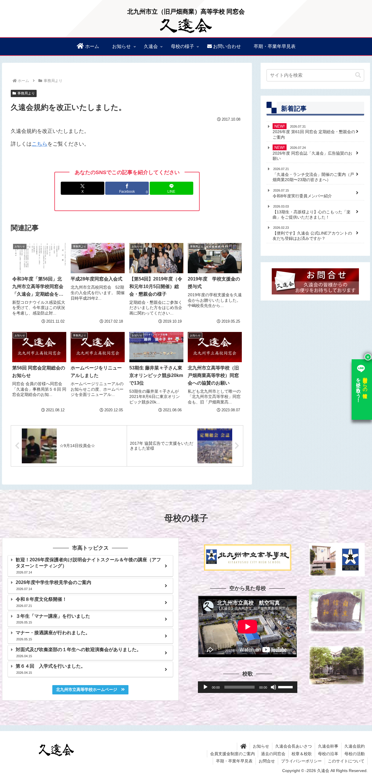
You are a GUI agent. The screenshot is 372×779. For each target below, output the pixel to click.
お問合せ (267, 761)
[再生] (205, 687)
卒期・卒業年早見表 (234, 761)
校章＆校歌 (301, 753)
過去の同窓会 (273, 753)
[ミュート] (273, 687)
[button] (358, 75)
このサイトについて (346, 761)
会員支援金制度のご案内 (232, 753)
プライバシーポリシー (301, 761)
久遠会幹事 (328, 746)
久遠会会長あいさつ (293, 746)
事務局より (26, 93)
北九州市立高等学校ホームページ (88, 689)
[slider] (286, 686)
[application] (247, 687)
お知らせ (261, 746)
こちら (39, 144)
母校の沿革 (328, 753)
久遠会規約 (354, 746)
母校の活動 (354, 753)
